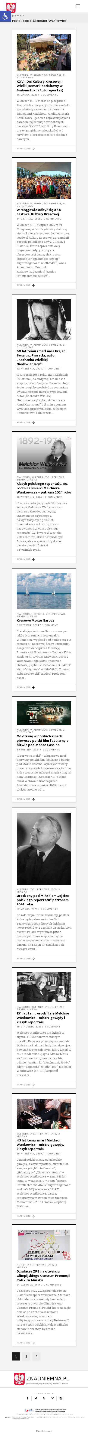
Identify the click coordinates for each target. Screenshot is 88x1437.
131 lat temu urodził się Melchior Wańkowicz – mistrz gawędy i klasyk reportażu (43, 1017)
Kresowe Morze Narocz (35, 620)
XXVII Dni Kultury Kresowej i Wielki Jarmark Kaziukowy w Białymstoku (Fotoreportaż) (40, 86)
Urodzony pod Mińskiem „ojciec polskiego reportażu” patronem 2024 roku (43, 900)
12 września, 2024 (29, 368)
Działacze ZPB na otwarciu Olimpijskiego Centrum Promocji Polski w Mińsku (43, 1275)
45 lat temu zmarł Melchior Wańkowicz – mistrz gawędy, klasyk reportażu (40, 1144)
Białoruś (23, 477)
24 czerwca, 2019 (29, 1284)
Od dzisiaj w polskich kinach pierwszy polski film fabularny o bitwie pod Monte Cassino (43, 740)
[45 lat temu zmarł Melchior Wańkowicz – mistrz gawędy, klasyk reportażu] (44, 1114)
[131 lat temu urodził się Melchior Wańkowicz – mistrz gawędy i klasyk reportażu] (44, 987)
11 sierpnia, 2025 (29, 219)
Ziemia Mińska (27, 479)
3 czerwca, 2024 (28, 625)
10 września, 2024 (29, 497)
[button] (5, 16)
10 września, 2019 (29, 1153)
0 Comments (49, 95)
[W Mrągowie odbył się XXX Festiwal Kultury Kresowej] (44, 180)
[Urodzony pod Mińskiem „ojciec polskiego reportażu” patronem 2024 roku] (44, 849)
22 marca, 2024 (27, 909)
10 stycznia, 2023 (29, 1026)
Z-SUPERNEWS (55, 477)
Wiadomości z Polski (45, 75)
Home (16, 15)
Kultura (23, 75)
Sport (21, 1265)
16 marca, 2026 (27, 95)
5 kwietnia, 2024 (28, 749)
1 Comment (53, 368)
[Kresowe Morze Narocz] (44, 591)
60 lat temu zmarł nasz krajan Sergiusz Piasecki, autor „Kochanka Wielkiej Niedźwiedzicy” (41, 357)
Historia (38, 614)
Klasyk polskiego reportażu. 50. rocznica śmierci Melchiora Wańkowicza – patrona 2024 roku (44, 488)
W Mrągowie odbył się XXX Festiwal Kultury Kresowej (39, 212)
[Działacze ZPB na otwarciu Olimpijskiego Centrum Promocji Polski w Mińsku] (44, 1245)
